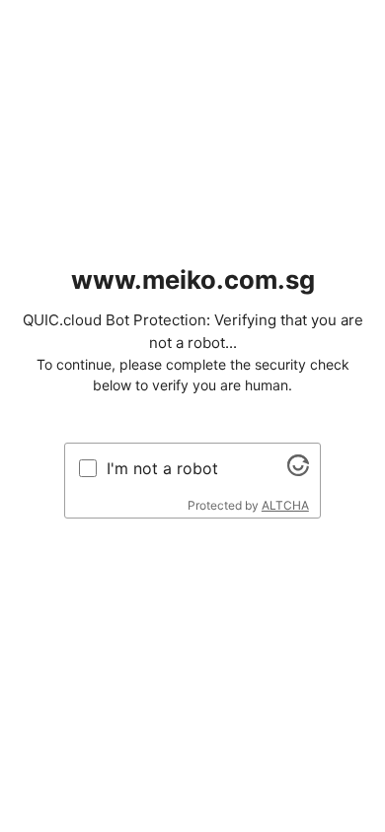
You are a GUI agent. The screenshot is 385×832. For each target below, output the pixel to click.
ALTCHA (285, 505)
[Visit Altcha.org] (298, 470)
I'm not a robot (162, 468)
